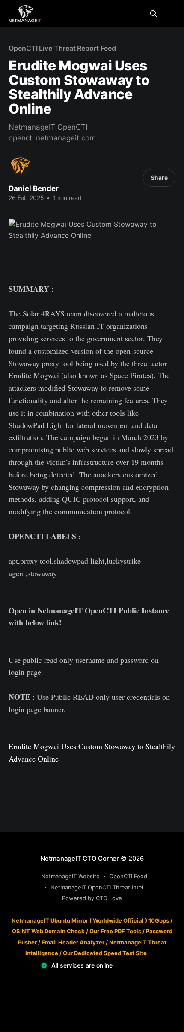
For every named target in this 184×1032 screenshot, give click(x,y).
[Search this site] (153, 14)
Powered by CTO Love (92, 898)
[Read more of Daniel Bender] (21, 166)
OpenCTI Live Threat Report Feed (62, 48)
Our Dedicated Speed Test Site (105, 953)
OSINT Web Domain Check (48, 931)
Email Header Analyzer (73, 942)
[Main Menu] (170, 13)
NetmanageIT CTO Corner (79, 858)
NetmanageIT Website (70, 876)
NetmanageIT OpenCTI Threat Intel (96, 887)
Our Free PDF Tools (115, 931)
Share (159, 177)
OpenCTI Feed (128, 876)
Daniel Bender (34, 188)
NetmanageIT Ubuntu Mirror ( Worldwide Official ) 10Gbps (90, 920)
